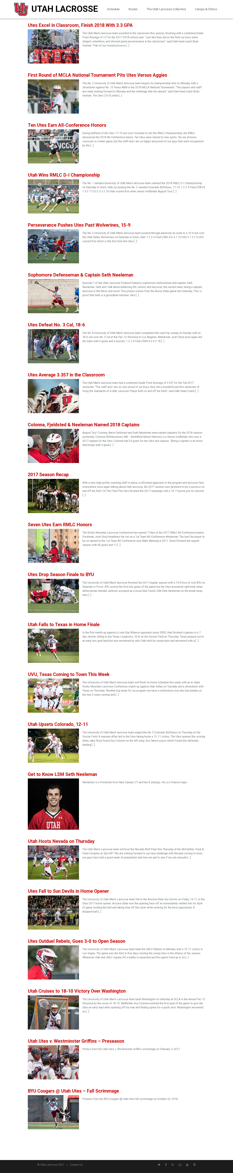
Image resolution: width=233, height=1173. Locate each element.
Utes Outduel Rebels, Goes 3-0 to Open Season (76, 941)
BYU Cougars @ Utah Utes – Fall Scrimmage (73, 1091)
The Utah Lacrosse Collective (166, 9)
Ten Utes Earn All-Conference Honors (67, 125)
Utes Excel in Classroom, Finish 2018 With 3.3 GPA (80, 25)
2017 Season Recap (48, 474)
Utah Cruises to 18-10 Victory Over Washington (77, 991)
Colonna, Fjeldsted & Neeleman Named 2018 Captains (84, 424)
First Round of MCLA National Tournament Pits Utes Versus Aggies (97, 75)
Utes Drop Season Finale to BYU (61, 574)
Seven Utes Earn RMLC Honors (60, 524)
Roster (133, 9)
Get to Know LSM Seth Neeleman (62, 774)
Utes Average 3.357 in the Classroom (66, 375)
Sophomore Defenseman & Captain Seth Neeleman (80, 275)
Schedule (113, 9)
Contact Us (76, 1164)
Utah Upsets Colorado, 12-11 (58, 724)
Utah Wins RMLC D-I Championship (64, 175)
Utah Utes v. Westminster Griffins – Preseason (76, 1041)
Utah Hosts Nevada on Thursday (61, 841)
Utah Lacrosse (64, 9)
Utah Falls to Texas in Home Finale (64, 624)
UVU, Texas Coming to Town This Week (69, 674)
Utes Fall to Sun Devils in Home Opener (68, 891)
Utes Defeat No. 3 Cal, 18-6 (56, 325)
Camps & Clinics (206, 9)
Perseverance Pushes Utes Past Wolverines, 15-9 (79, 225)
